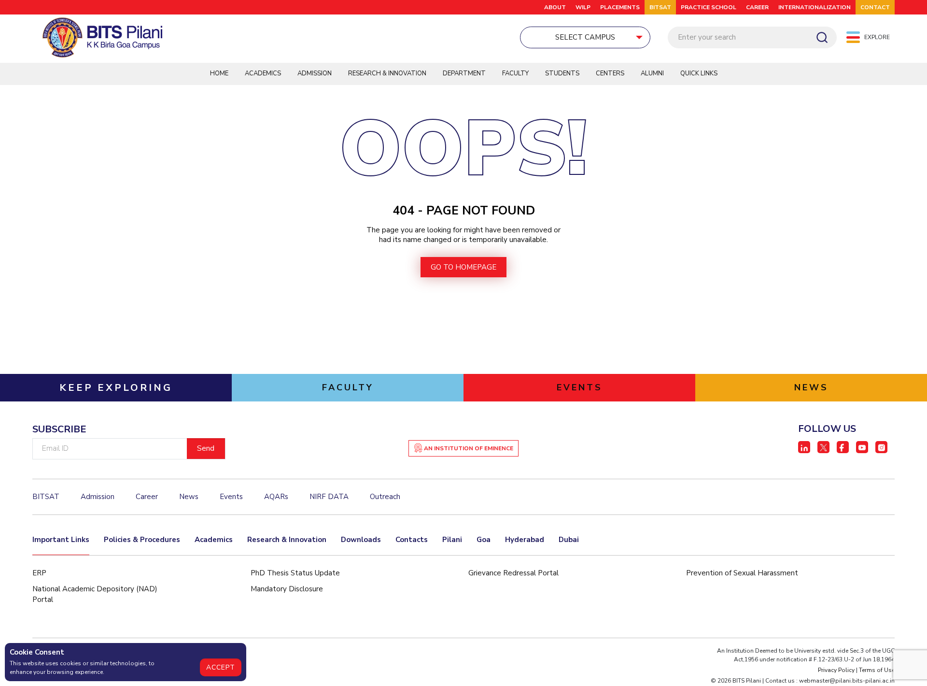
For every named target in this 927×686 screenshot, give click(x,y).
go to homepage (463, 267)
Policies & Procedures (142, 539)
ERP (39, 573)
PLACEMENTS (620, 7)
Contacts (411, 539)
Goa (484, 539)
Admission (314, 73)
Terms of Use (877, 670)
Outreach (385, 496)
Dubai (569, 539)
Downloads (361, 539)
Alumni (652, 73)
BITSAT (660, 7)
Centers (610, 73)
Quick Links (698, 73)
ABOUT (555, 7)
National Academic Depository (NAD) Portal (94, 594)
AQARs (276, 496)
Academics (263, 73)
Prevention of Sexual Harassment (742, 573)
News (188, 496)
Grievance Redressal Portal (513, 573)
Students (562, 73)
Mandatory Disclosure (287, 589)
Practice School (708, 7)
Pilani (452, 539)
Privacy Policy (836, 670)
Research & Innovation (387, 73)
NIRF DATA (329, 496)
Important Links (60, 539)
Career (757, 7)
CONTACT (875, 7)
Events (231, 496)
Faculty (515, 73)
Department (464, 73)
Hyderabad (524, 539)
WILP (583, 7)
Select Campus (585, 37)
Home (219, 73)
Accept (220, 667)
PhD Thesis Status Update (295, 573)
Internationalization (814, 7)
